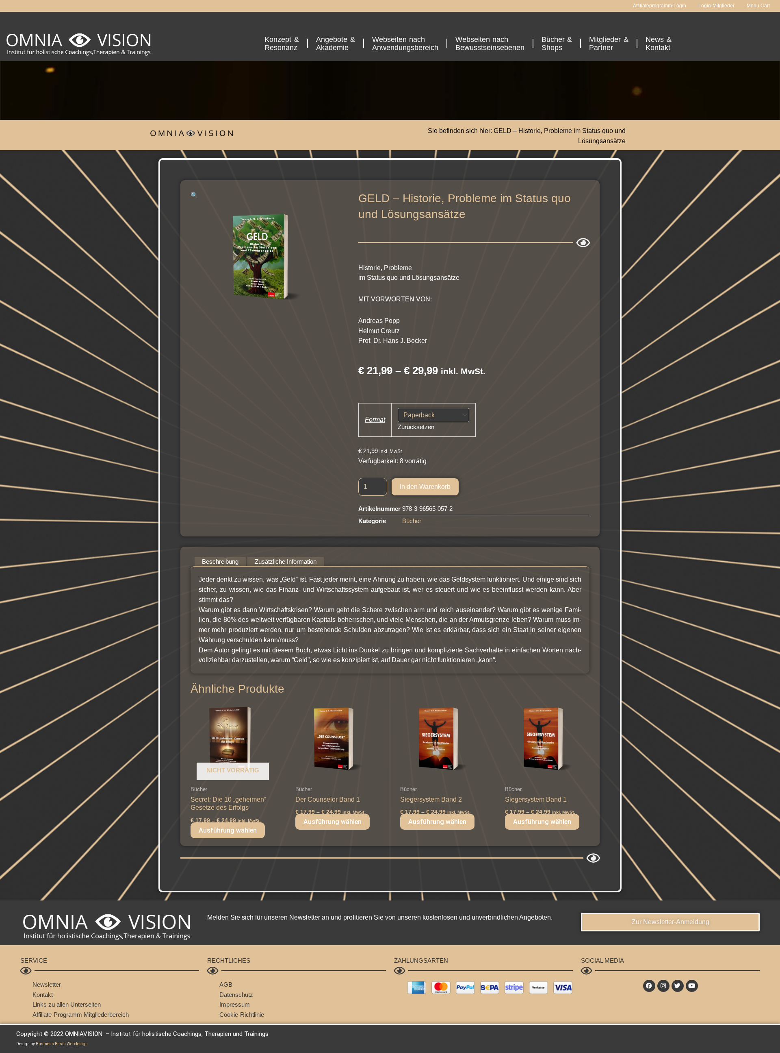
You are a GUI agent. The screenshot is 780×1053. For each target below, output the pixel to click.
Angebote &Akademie (335, 43)
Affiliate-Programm (57, 1014)
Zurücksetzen (416, 426)
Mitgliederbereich (106, 1014)
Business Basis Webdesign (62, 1044)
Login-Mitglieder (716, 6)
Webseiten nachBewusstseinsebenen (489, 43)
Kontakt (42, 994)
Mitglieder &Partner (608, 43)
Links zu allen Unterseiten (66, 1004)
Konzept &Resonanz (281, 43)
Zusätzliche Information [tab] (285, 561)
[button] (194, 195)
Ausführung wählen (228, 830)
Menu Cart (758, 6)
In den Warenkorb (425, 486)
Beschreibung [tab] (220, 561)
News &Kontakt (659, 43)
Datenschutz (236, 994)
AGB (225, 984)
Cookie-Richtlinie (241, 1014)
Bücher (411, 520)
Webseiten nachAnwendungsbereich (405, 43)
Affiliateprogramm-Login (659, 6)
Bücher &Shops (557, 43)
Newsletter (46, 984)
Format (375, 419)
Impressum (234, 1004)
